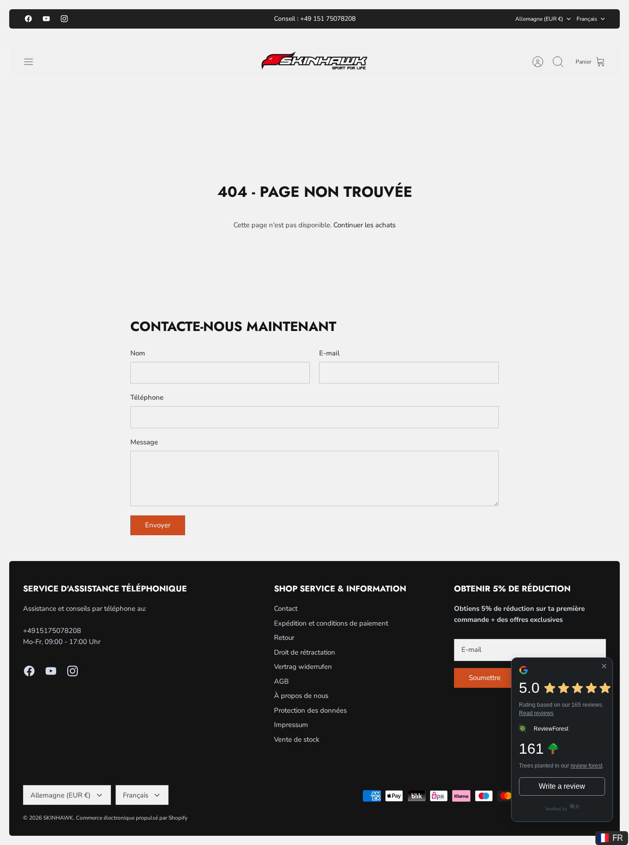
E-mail (329, 353)
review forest (586, 765)
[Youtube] (46, 18)
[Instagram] (64, 18)
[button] (611, 838)
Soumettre (485, 677)
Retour (284, 637)
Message (144, 442)
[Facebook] (28, 18)
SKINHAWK (58, 817)
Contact (285, 608)
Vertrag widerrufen (303, 666)
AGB (281, 681)
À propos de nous (301, 695)
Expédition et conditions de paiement (331, 623)
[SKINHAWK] (314, 62)
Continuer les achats (364, 225)
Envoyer (157, 525)
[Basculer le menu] (33, 61)
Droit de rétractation (304, 652)
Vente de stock (297, 739)
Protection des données (310, 710)
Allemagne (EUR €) (539, 19)
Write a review (562, 786)
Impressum (291, 724)
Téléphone (146, 397)
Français (587, 19)
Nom (137, 353)
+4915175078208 (52, 630)
